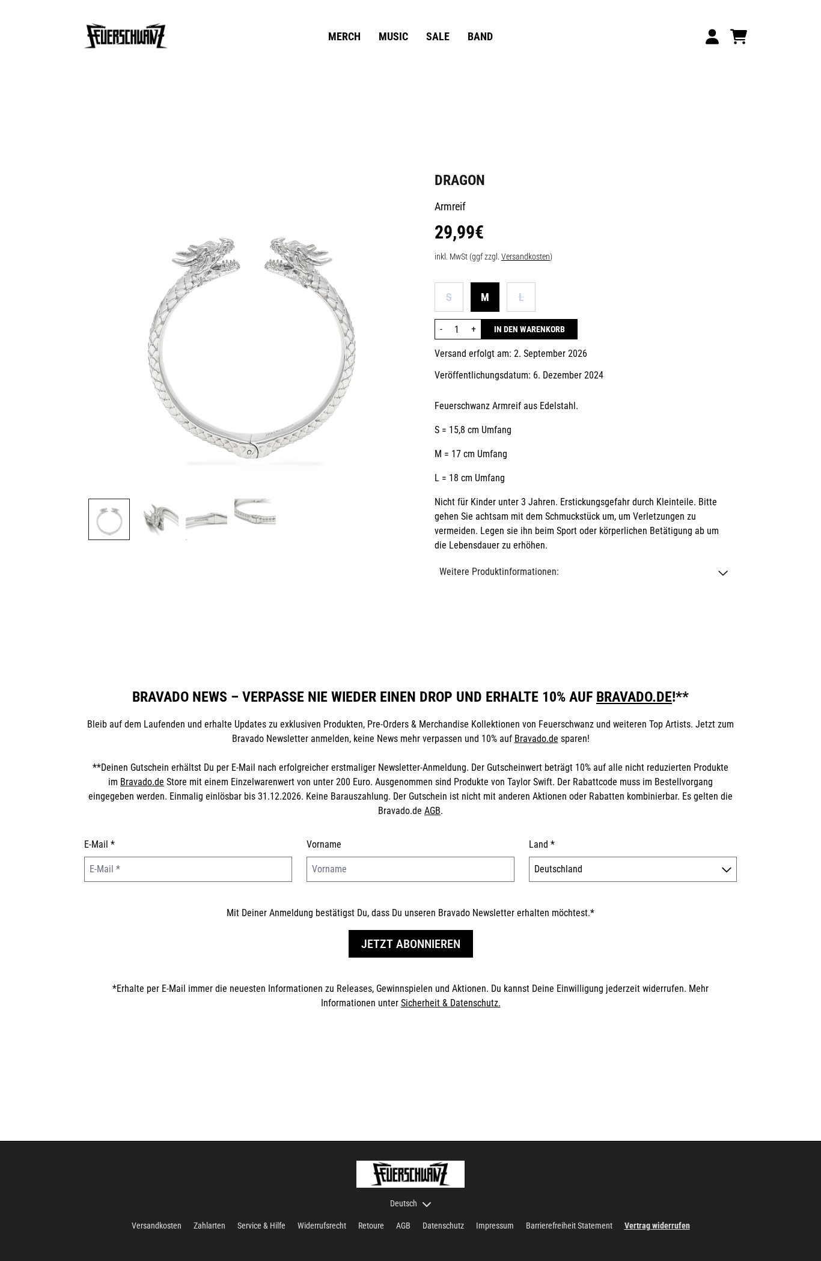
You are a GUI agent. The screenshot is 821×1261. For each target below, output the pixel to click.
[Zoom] (249, 330)
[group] (109, 519)
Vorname (324, 844)
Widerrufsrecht (322, 1225)
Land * (542, 844)
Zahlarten (209, 1225)
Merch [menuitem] (344, 36)
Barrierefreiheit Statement (569, 1225)
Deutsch (403, 1203)
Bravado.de (634, 696)
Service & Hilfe (261, 1225)
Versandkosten (525, 256)
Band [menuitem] (480, 36)
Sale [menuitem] (438, 36)
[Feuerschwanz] (126, 36)
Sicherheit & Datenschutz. (451, 1003)
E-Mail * (99, 844)
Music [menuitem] (393, 36)
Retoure (371, 1225)
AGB (432, 810)
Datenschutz (443, 1225)
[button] (584, 572)
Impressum (495, 1225)
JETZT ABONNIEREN (410, 944)
